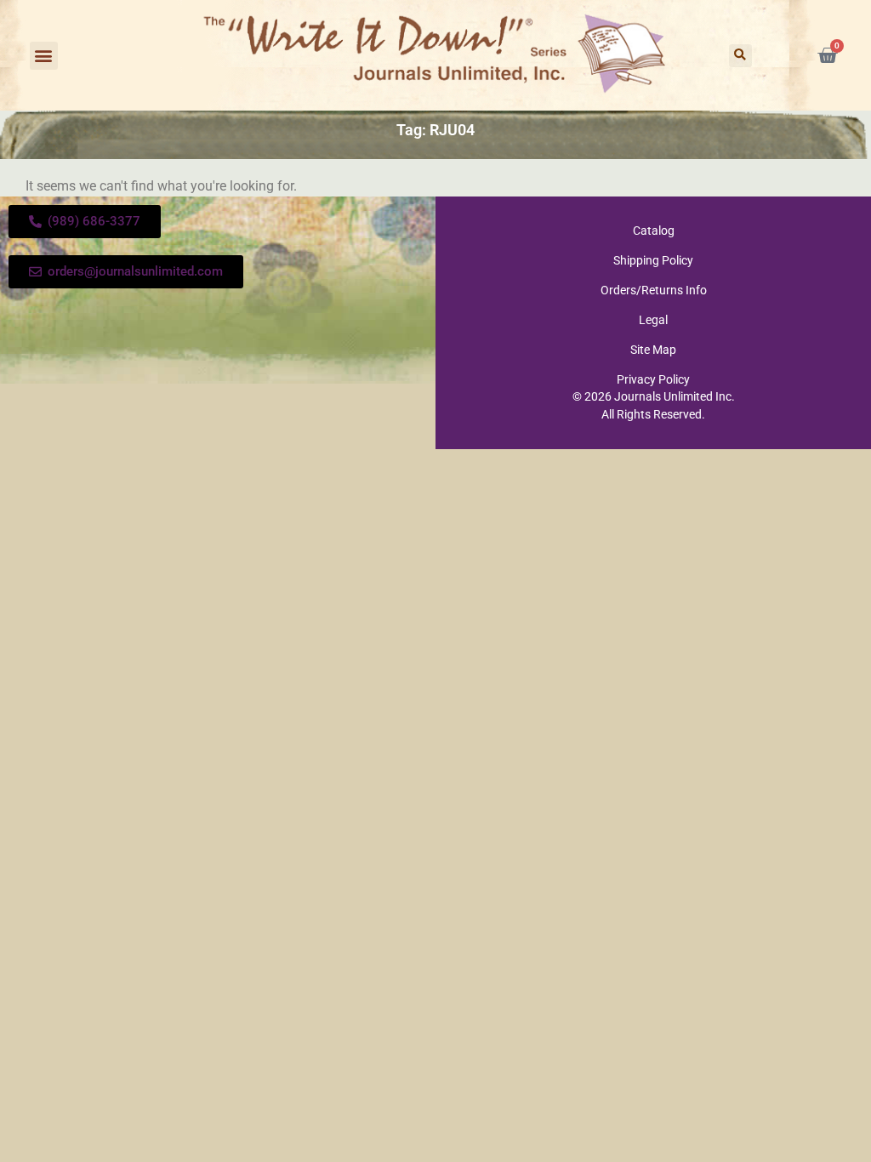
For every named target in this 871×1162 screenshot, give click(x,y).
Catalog (654, 230)
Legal (653, 320)
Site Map (653, 349)
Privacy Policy (653, 379)
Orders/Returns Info (654, 290)
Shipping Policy (653, 260)
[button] (44, 56)
